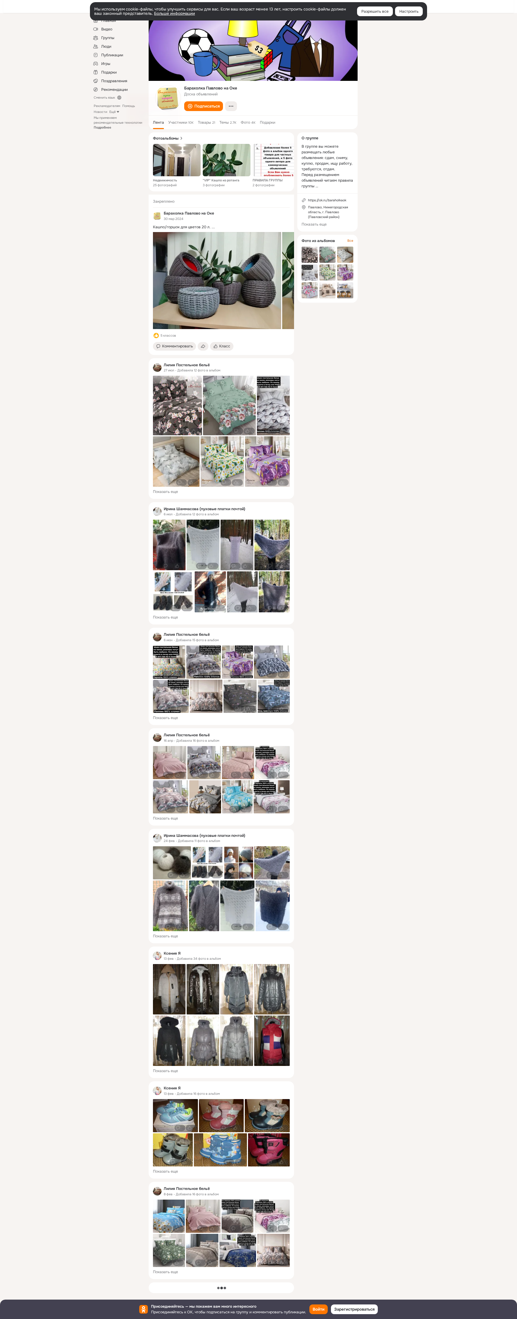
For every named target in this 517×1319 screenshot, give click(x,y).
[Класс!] (156, 335)
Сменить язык (104, 97)
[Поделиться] (203, 346)
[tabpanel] (221, 737)
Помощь (128, 106)
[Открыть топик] (221, 227)
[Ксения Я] (157, 955)
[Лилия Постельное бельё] (157, 367)
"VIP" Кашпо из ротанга (221, 180)
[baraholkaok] (157, 216)
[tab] (158, 122)
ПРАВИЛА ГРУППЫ (268, 180)
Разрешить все (375, 11)
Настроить (408, 11)
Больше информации (174, 13)
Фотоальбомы (166, 138)
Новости (100, 112)
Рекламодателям (107, 106)
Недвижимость (165, 180)
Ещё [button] (112, 112)
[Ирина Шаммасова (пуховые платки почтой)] (157, 511)
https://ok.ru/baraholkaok (327, 200)
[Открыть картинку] (217, 280)
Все (350, 241)
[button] (203, 106)
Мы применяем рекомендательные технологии (118, 123)
